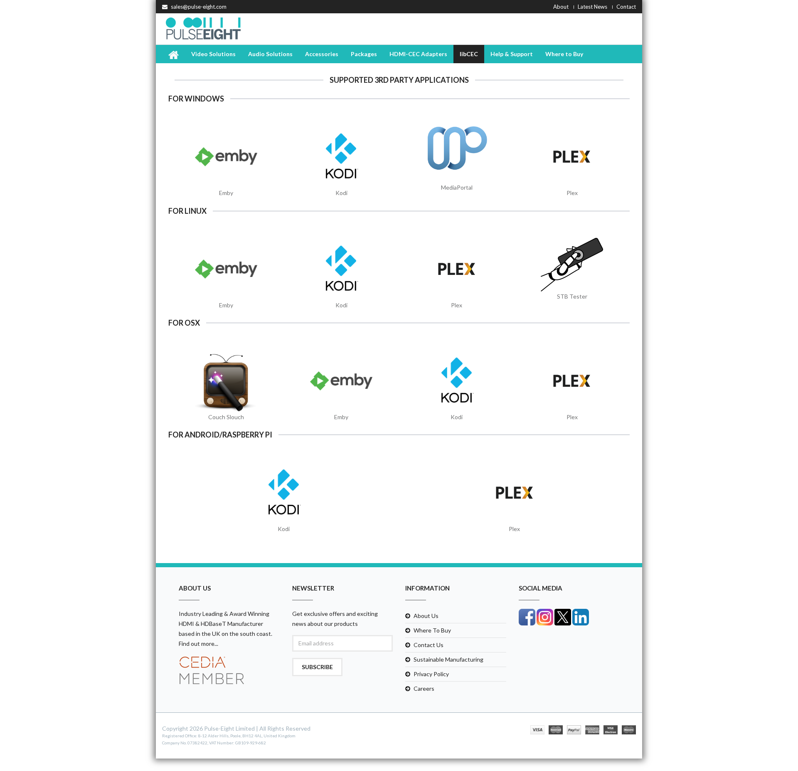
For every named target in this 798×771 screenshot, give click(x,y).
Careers (424, 688)
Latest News (592, 6)
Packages (364, 53)
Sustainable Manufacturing (448, 659)
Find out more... (198, 643)
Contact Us (428, 644)
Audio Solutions (270, 53)
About (561, 6)
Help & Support (511, 53)
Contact (626, 6)
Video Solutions (213, 53)
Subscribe (317, 666)
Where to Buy (564, 53)
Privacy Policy (431, 673)
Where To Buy (432, 630)
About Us (426, 615)
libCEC (469, 53)
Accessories (321, 53)
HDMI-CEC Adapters (418, 53)
